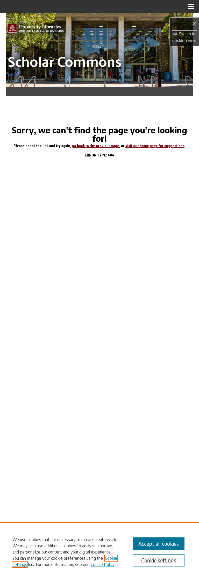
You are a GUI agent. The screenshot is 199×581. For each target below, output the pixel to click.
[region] (99, 551)
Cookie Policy (103, 564)
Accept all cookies (158, 543)
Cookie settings (158, 560)
